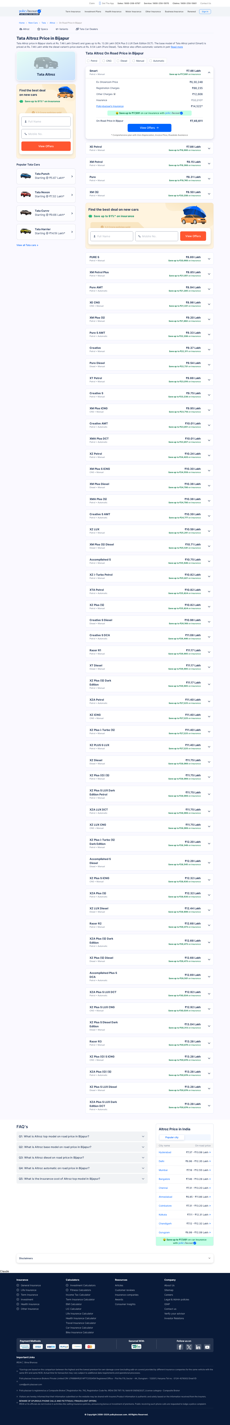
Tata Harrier (43, 229)
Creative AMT (99, 423)
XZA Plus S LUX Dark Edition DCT (103, 1104)
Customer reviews (125, 1290)
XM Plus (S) (97, 317)
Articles (119, 1285)
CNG (108, 60)
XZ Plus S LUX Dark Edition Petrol (102, 792)
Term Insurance (29, 1294)
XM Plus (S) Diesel (102, 544)
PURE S (94, 257)
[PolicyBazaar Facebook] (180, 1347)
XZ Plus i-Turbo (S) (102, 730)
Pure (93, 177)
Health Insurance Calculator (81, 1318)
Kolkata (163, 1214)
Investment (27, 1299)
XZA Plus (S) (98, 893)
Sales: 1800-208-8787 (129, 3)
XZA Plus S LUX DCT (103, 992)
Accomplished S (100, 559)
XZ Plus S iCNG (99, 878)
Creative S (96, 393)
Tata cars (31, 245)
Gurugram (164, 1232)
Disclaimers (26, 1258)
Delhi (161, 1161)
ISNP (167, 1304)
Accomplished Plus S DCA (103, 975)
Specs (44, 29)
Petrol (94, 60)
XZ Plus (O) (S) (99, 775)
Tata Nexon (42, 192)
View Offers (147, 127)
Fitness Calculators (80, 1290)
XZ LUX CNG (98, 824)
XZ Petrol (96, 453)
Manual (140, 60)
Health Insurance (30, 1304)
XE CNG (95, 302)
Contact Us (205, 3)
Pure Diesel (97, 363)
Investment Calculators (82, 1285)
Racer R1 (95, 650)
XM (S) (94, 192)
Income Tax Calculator (78, 1294)
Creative (95, 347)
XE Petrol (96, 146)
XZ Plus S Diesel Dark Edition (104, 1024)
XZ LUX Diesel (99, 908)
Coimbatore (165, 1205)
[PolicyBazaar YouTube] (207, 1347)
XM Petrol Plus (99, 272)
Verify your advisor (174, 1313)
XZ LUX (94, 529)
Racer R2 (96, 923)
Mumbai (163, 1170)
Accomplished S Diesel (100, 861)
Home (22, 23)
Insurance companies (126, 1294)
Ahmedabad (165, 1196)
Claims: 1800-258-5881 (185, 3)
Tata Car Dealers (88, 29)
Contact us (170, 1308)
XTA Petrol (97, 589)
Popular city (171, 1137)
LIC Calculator (73, 1308)
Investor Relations (174, 1318)
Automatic (158, 60)
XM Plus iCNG (99, 408)
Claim (92, 3)
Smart (93, 70)
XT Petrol (96, 378)
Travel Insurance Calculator (81, 1322)
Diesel (124, 60)
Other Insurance (30, 1308)
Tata (44, 23)
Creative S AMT (100, 514)
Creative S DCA (100, 635)
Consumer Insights (125, 1304)
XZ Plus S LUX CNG (102, 1007)
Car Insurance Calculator (79, 1327)
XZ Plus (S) (97, 605)
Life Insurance (28, 1290)
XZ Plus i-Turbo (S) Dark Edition (102, 841)
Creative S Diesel (101, 620)
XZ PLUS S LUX (99, 745)
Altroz (52, 23)
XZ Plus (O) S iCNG (102, 1056)
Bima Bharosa (30, 1362)
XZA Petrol (97, 699)
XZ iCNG (95, 714)
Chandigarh (165, 1223)
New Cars (33, 23)
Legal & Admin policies (176, 1299)
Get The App (108, 3)
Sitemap (168, 1290)
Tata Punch (42, 173)
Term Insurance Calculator (80, 1299)
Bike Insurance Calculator (80, 1332)
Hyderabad (165, 1152)
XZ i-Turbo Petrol (101, 574)
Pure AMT (96, 287)
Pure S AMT (97, 332)
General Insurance (31, 1285)
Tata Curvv (42, 210)
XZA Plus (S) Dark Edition (101, 940)
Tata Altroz (46, 74)
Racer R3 (96, 1041)
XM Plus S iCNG (100, 468)
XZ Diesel (96, 760)
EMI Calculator (74, 1304)
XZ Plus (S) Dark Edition (100, 682)
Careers (168, 1294)
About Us (169, 1285)
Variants (63, 29)
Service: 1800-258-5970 (156, 3)
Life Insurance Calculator (79, 1313)
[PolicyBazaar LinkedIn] (198, 1347)
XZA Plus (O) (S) (100, 1071)
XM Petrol (96, 161)
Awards (119, 1299)
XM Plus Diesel (99, 484)
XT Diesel (96, 665)
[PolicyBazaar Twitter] (189, 1347)
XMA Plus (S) (98, 499)
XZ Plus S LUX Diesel (103, 1086)
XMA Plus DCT (99, 438)
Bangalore (164, 1179)
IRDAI (19, 1362)
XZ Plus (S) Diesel (101, 957)
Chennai (163, 1187)
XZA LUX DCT (99, 809)
